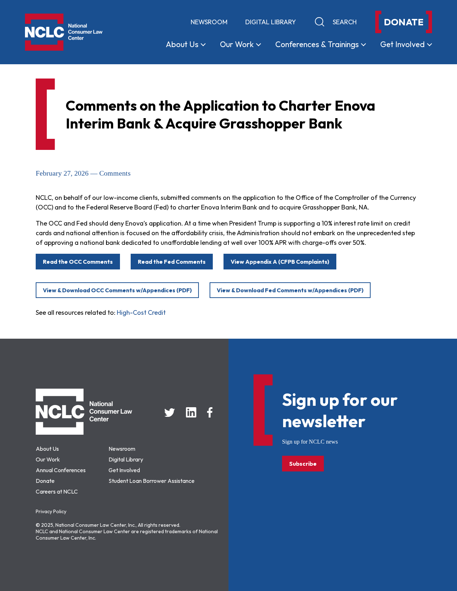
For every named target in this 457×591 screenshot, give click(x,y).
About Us (47, 448)
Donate (45, 480)
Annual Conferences (61, 470)
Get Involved (124, 470)
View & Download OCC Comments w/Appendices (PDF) (117, 290)
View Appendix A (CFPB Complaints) (280, 261)
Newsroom (209, 22)
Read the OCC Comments (78, 261)
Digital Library (270, 22)
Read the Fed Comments (172, 261)
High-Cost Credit (141, 312)
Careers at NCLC (57, 491)
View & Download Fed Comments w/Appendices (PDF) (290, 290)
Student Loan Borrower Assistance (152, 480)
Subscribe (303, 463)
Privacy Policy (51, 511)
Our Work (48, 459)
